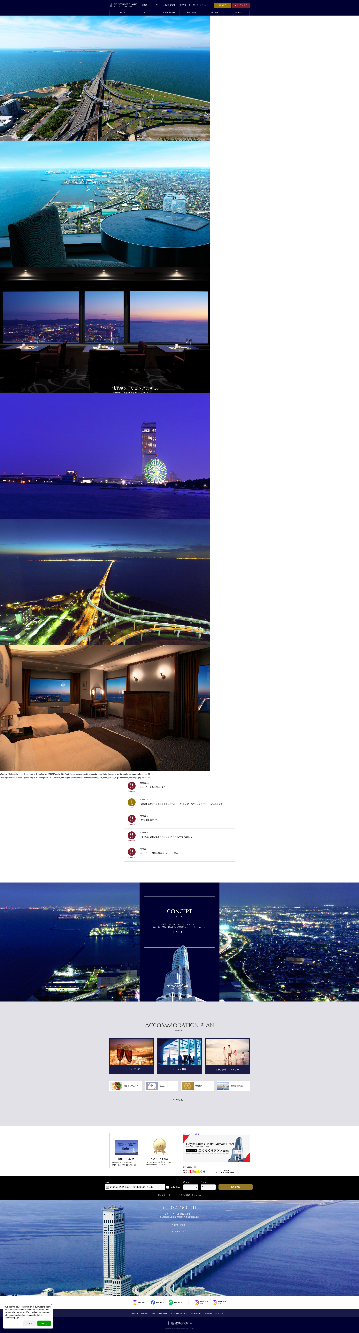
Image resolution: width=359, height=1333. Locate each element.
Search (235, 1186)
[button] (144, 13)
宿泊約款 (144, 1314)
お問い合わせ (185, 5)
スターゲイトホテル (191, 1134)
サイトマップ (220, 1314)
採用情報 (208, 1314)
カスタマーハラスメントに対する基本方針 (186, 1314)
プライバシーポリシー (159, 1314)
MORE (179, 932)
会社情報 (135, 1314)
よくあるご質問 (169, 5)
